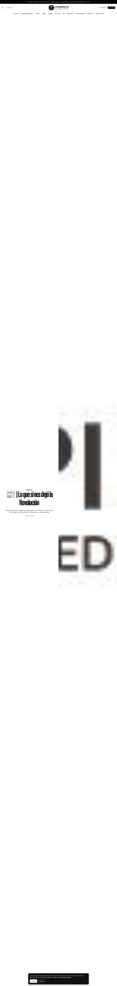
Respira (10, 7)
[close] (115, 2)
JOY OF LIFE (57, 13)
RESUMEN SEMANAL (80, 13)
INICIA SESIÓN (90, 13)
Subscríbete (111, 7)
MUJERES (50, 13)
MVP (64, 13)
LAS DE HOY (15, 13)
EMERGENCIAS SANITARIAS (27, 13)
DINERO (44, 13)
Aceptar (33, 981)
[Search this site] (2, 8)
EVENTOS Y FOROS (100, 13)
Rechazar (41, 981)
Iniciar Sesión (103, 7)
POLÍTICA (37, 13)
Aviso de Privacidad (66, 977)
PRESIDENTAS (70, 13)
